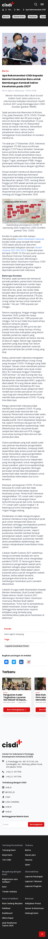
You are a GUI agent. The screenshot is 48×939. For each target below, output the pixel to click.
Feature (33, 16)
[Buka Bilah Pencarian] (35, 4)
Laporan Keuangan (34, 876)
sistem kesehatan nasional (30, 239)
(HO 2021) (22, 249)
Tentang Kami (9, 850)
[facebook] (6, 662)
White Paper (7, 918)
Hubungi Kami (31, 913)
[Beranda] (3, 10)
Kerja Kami (7, 855)
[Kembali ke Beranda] (8, 3)
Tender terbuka (9, 891)
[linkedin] (21, 662)
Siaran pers (30, 855)
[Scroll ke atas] (42, 934)
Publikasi (6, 908)
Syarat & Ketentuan (34, 908)
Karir (4, 886)
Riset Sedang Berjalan (12, 903)
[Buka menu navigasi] (42, 4)
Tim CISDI (6, 859)
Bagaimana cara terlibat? (10, 880)
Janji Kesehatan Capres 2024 (9, 924)
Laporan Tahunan (33, 881)
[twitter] (14, 662)
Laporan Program (33, 886)
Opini (43, 16)
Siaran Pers (19, 16)
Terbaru (10, 10)
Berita (19, 10)
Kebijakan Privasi (33, 903)
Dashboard (7, 913)
